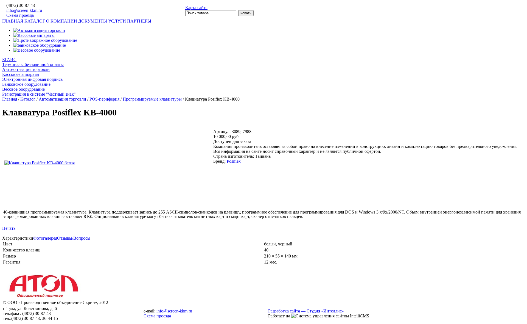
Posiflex (234, 161)
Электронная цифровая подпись (32, 79)
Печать (8, 228)
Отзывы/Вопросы (73, 238)
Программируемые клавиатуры (152, 99)
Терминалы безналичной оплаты (33, 64)
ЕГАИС (9, 59)
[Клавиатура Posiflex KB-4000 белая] (39, 162)
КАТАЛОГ (34, 21)
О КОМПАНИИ (61, 21)
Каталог (27, 99)
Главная (9, 99)
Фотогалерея (45, 238)
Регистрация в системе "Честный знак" (39, 94)
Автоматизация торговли (26, 69)
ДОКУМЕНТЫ (92, 21)
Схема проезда (20, 15)
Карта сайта (196, 7)
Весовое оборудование (23, 89)
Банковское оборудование (26, 84)
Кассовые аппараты (20, 74)
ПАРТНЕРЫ (139, 21)
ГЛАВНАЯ (12, 21)
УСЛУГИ (117, 21)
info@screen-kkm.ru (24, 10)
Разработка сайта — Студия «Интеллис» (306, 311)
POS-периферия (104, 99)
